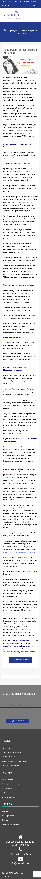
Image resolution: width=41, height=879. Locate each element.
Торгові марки (7, 748)
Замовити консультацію (20, 660)
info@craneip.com (29, 2)
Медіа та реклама (8, 797)
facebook (3, 5)
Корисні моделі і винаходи (11, 752)
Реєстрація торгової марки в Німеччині (20, 51)
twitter (8, 5)
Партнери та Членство (10, 824)
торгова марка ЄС (10, 477)
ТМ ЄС (12, 274)
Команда (5, 820)
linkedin (5, 5)
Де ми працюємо (8, 816)
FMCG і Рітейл (7, 779)
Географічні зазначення (10, 766)
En (38, 5)
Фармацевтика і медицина (11, 784)
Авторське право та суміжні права (14, 761)
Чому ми (5, 811)
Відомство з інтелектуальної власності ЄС (19, 552)
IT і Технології (7, 788)
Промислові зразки (9, 757)
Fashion (4, 793)
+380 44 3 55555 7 (12, 2)
